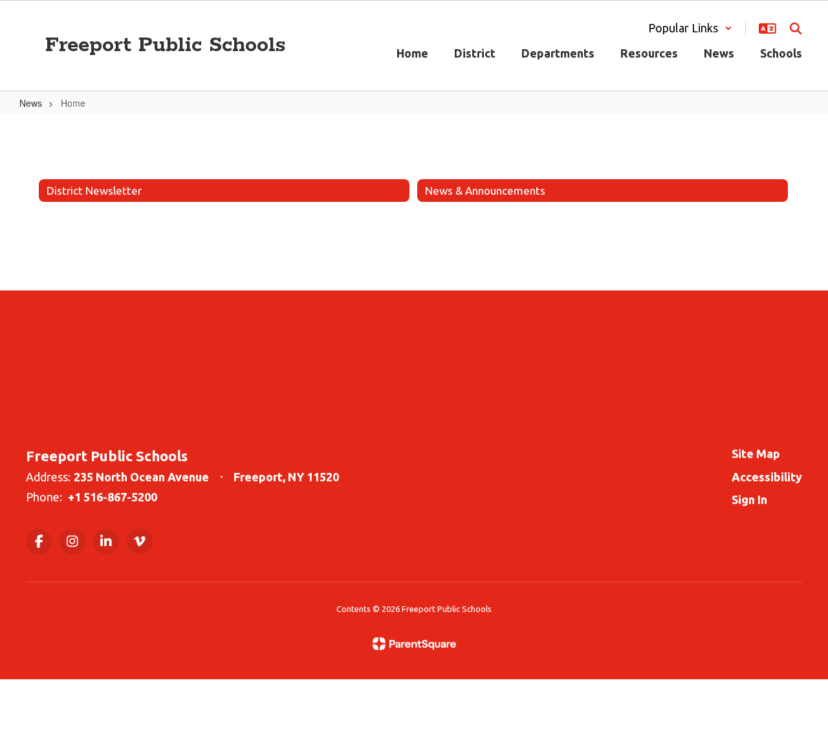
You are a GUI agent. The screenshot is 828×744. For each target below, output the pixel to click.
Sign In (749, 499)
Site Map (756, 453)
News (30, 102)
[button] (690, 28)
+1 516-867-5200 (112, 496)
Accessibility (767, 476)
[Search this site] (795, 28)
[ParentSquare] (414, 643)
